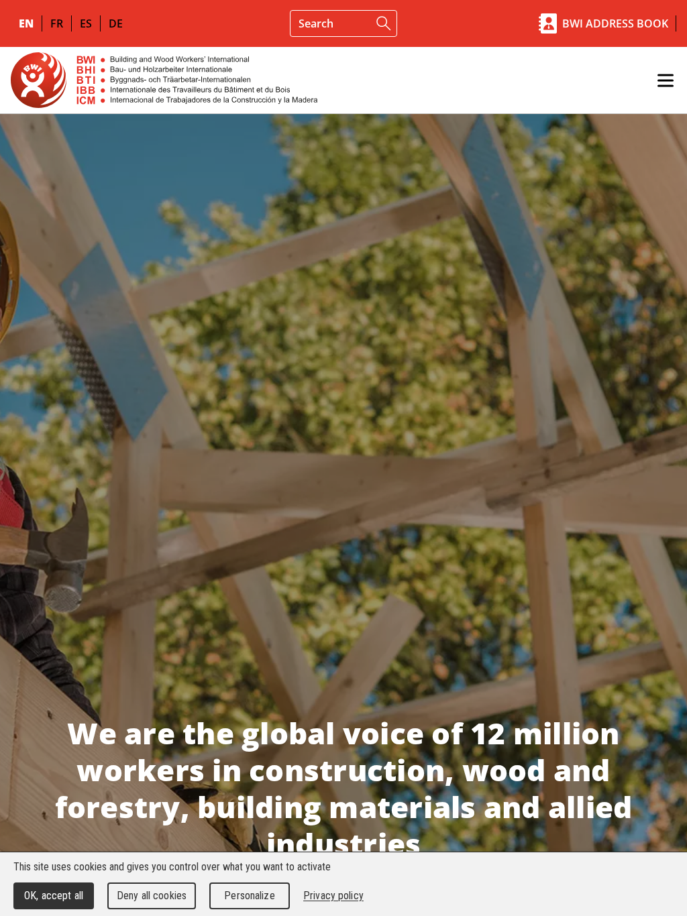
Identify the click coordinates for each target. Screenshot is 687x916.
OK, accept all (53, 895)
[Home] (164, 80)
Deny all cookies (152, 895)
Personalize (249, 895)
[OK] (384, 23)
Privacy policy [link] (333, 895)
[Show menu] (665, 80)
